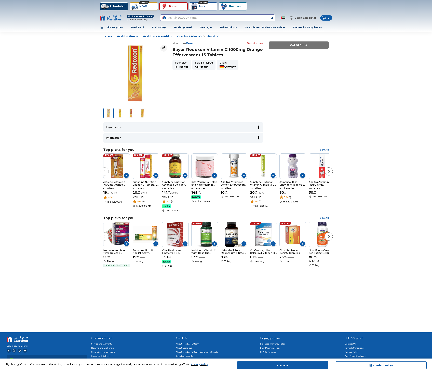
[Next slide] (325, 168)
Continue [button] (282, 365)
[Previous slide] (101, 168)
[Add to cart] (126, 175)
